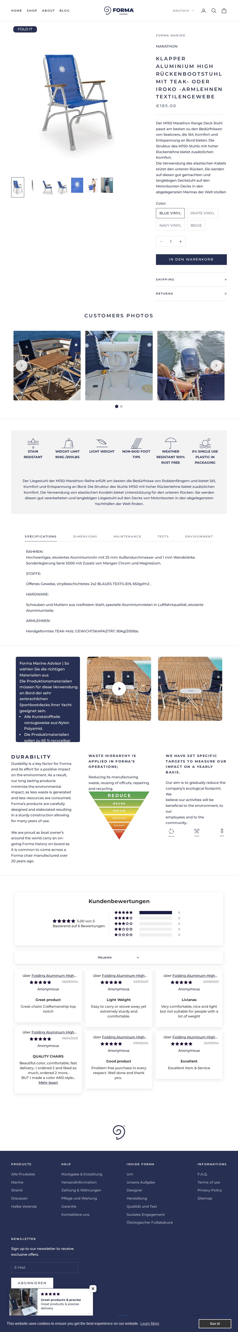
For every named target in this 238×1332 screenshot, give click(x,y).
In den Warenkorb (191, 259)
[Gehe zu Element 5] (77, 185)
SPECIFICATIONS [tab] (41, 536)
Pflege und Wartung (79, 1198)
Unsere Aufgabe (141, 1182)
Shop (32, 10)
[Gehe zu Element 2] (32, 185)
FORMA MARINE (170, 35)
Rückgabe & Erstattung (81, 1174)
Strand (17, 1190)
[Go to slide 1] (116, 406)
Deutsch (181, 10)
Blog (65, 10)
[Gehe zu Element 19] (106, 185)
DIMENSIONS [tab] (85, 536)
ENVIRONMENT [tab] (199, 536)
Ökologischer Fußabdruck (150, 1222)
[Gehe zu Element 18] (92, 185)
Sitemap (205, 1198)
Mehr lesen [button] (48, 1082)
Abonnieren (32, 1283)
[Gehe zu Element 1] (17, 187)
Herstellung (137, 1198)
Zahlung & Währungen (81, 1190)
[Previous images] (21, 365)
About (48, 10)
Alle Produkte (23, 1174)
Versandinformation (79, 1182)
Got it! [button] (215, 1324)
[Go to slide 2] (121, 406)
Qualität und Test (142, 1206)
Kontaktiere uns (75, 1214)
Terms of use (209, 1182)
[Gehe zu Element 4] (62, 187)
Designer (134, 1190)
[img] (40, 982)
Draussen (19, 1198)
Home (16, 10)
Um (130, 1174)
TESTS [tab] (163, 536)
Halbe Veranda (24, 1206)
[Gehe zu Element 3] (47, 187)
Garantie (68, 1206)
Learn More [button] (149, 1324)
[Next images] (216, 365)
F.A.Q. (203, 1174)
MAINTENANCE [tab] (127, 536)
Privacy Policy (210, 1190)
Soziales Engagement (146, 1214)
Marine (17, 1182)
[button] (124, 912)
